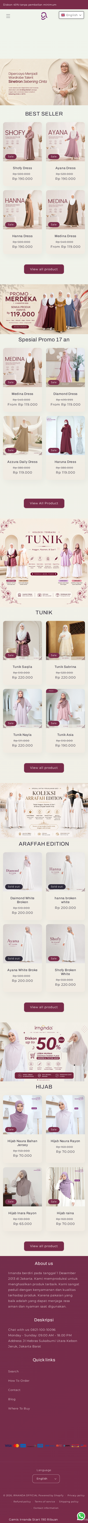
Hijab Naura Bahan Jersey (22, 1143)
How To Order (18, 1381)
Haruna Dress (65, 462)
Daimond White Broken (22, 900)
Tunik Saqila (22, 666)
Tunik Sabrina (65, 666)
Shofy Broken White (65, 972)
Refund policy (22, 1501)
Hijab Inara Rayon (22, 1213)
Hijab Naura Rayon (65, 1141)
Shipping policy (69, 1501)
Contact (14, 1390)
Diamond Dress (65, 394)
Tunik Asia (65, 734)
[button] (8, 16)
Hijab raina (65, 1213)
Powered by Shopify (51, 1495)
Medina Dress (65, 236)
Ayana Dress (65, 168)
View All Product (44, 503)
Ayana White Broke (22, 970)
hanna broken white (65, 900)
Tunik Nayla (22, 734)
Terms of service (45, 1501)
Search (13, 1371)
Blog (12, 1399)
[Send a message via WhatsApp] (81, 1516)
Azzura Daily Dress (22, 462)
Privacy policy (76, 1495)
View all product (44, 269)
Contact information (46, 1508)
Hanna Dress (22, 236)
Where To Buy (19, 1408)
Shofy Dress (22, 168)
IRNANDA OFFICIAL (25, 1495)
